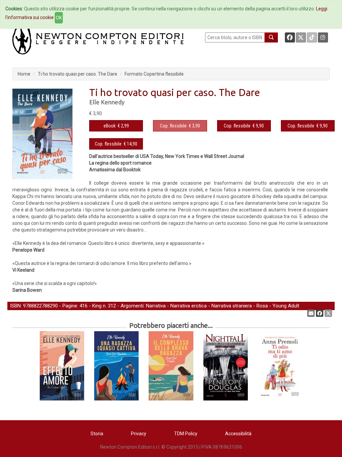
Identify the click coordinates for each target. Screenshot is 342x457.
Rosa (262, 306)
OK (59, 17)
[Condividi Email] (311, 313)
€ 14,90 (116, 144)
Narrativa (156, 306)
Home (24, 74)
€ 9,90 (244, 125)
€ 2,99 (116, 125)
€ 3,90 (180, 125)
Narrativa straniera (231, 306)
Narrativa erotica (188, 306)
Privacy (138, 433)
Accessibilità (238, 433)
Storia (97, 433)
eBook (110, 125)
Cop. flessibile (173, 125)
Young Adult (286, 306)
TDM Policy (185, 433)
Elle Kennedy (107, 102)
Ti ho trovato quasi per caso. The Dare (77, 74)
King (97, 306)
